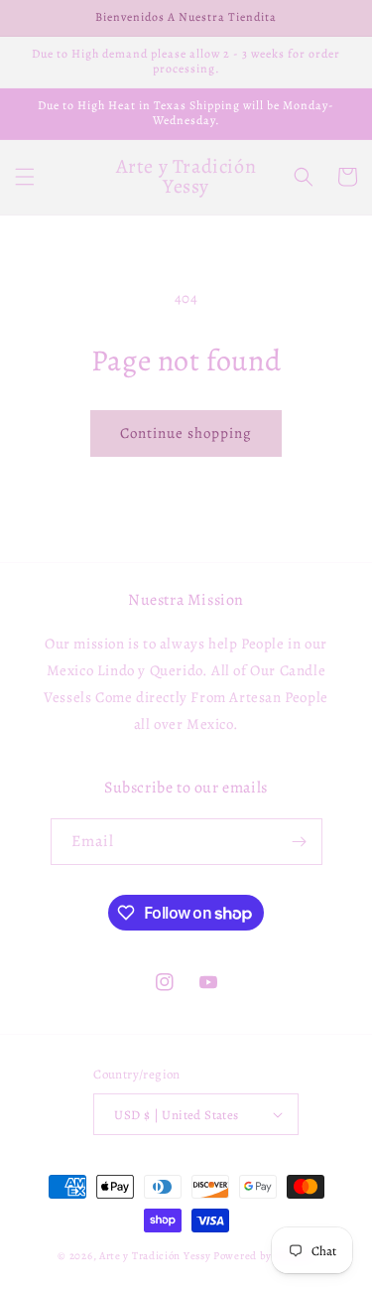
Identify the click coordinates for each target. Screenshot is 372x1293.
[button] (25, 177)
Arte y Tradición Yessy (154, 1255)
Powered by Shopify (263, 1255)
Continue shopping (186, 433)
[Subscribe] (299, 841)
